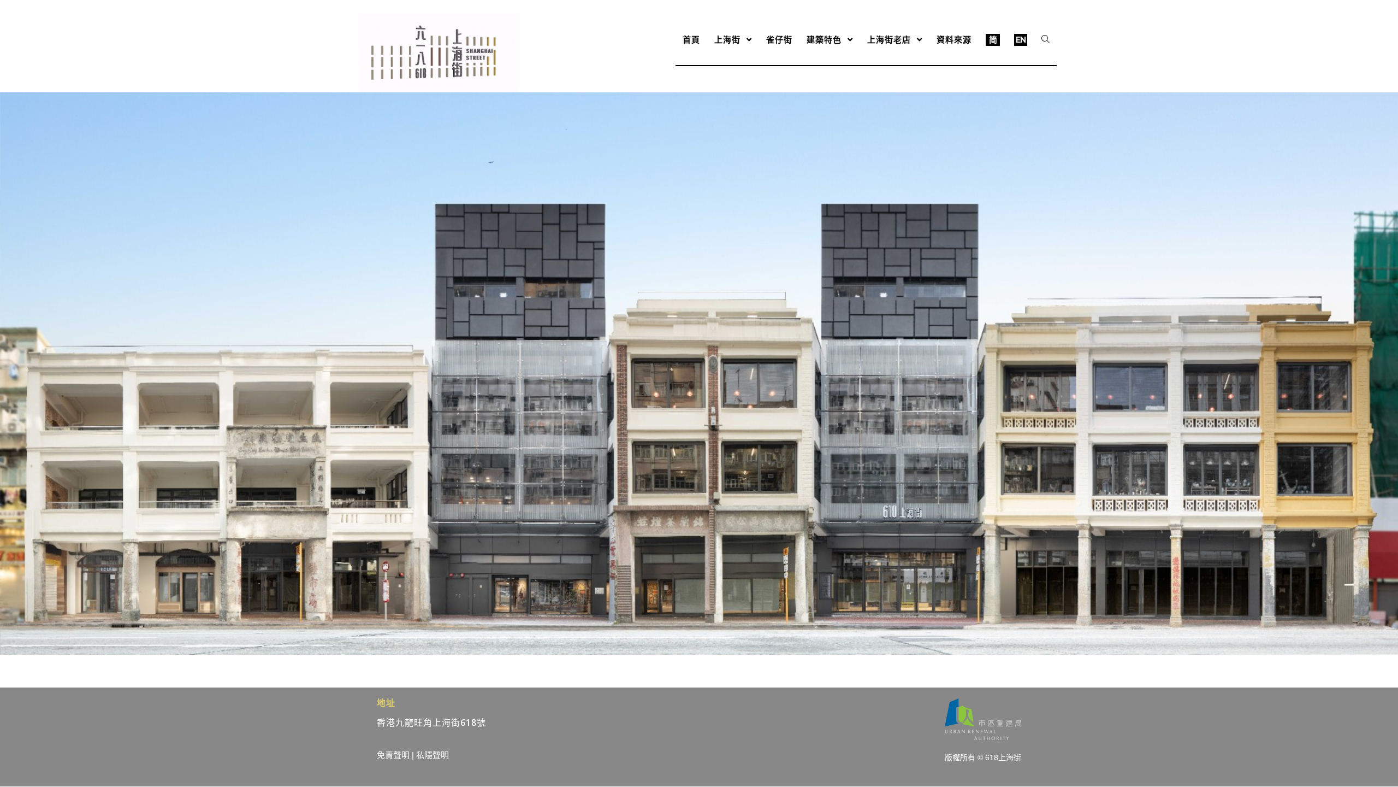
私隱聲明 (432, 755)
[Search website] (1045, 40)
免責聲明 (393, 755)
